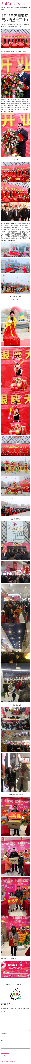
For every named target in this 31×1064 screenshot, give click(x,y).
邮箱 (2, 1040)
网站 (2, 1047)
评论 (3, 1011)
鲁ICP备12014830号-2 (9, 1061)
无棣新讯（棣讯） (14, 3)
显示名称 (3, 1033)
